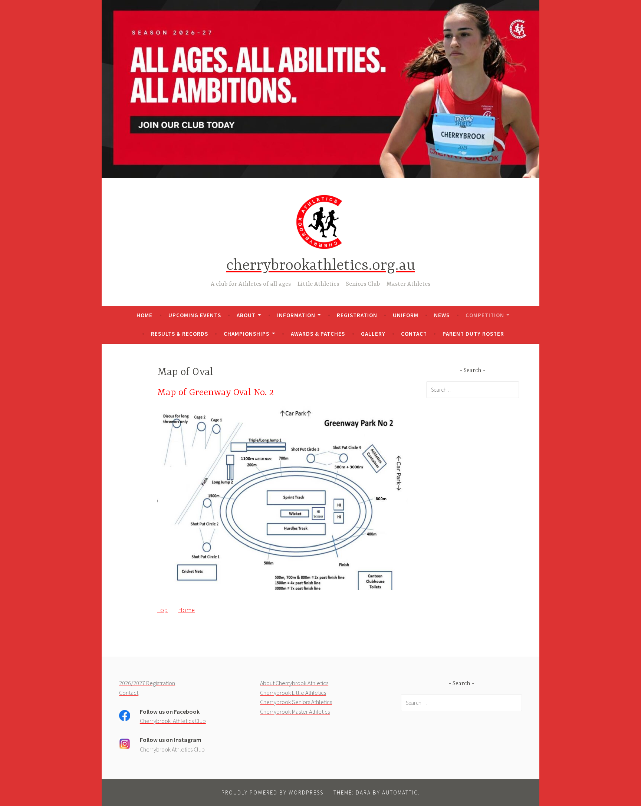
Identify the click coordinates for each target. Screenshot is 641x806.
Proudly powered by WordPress (272, 792)
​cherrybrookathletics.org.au (320, 266)
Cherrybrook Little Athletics (293, 692)
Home (144, 315)
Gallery (373, 333)
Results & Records (179, 333)
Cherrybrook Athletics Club (173, 720)
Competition (485, 315)
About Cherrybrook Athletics (294, 683)
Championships (246, 333)
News (442, 315)
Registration (357, 315)
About (246, 315)
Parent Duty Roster (473, 333)
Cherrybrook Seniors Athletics (296, 702)
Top (162, 610)
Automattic (400, 792)
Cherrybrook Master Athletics (295, 711)
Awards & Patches (318, 333)
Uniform (405, 315)
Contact (414, 333)
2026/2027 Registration (147, 683)
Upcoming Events (194, 315)
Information (296, 315)
